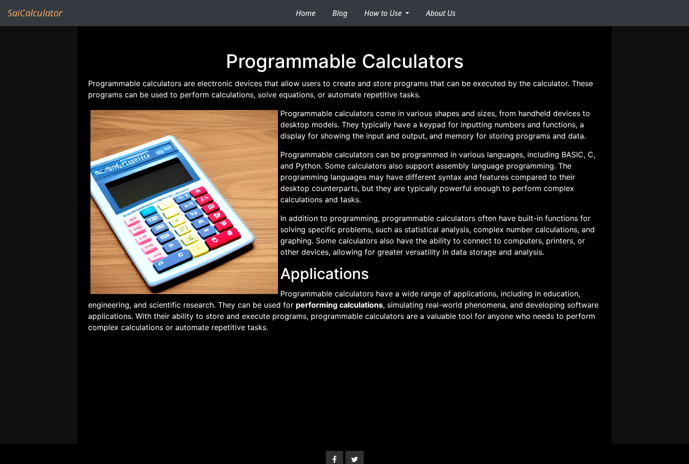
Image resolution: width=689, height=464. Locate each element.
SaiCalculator (34, 13)
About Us (441, 13)
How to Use (384, 13)
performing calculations (339, 304)
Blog (339, 13)
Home (309, 12)
